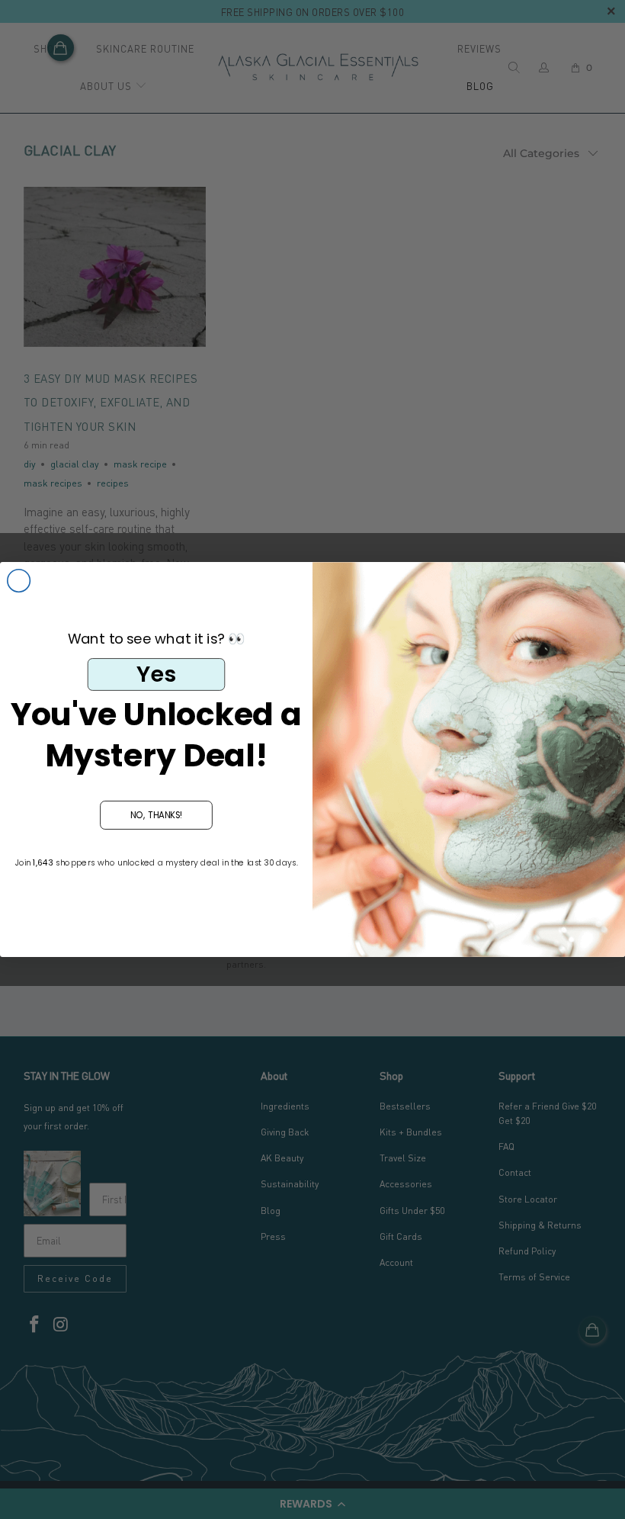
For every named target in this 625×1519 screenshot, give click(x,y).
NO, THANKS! (156, 814)
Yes (156, 674)
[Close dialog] (19, 581)
